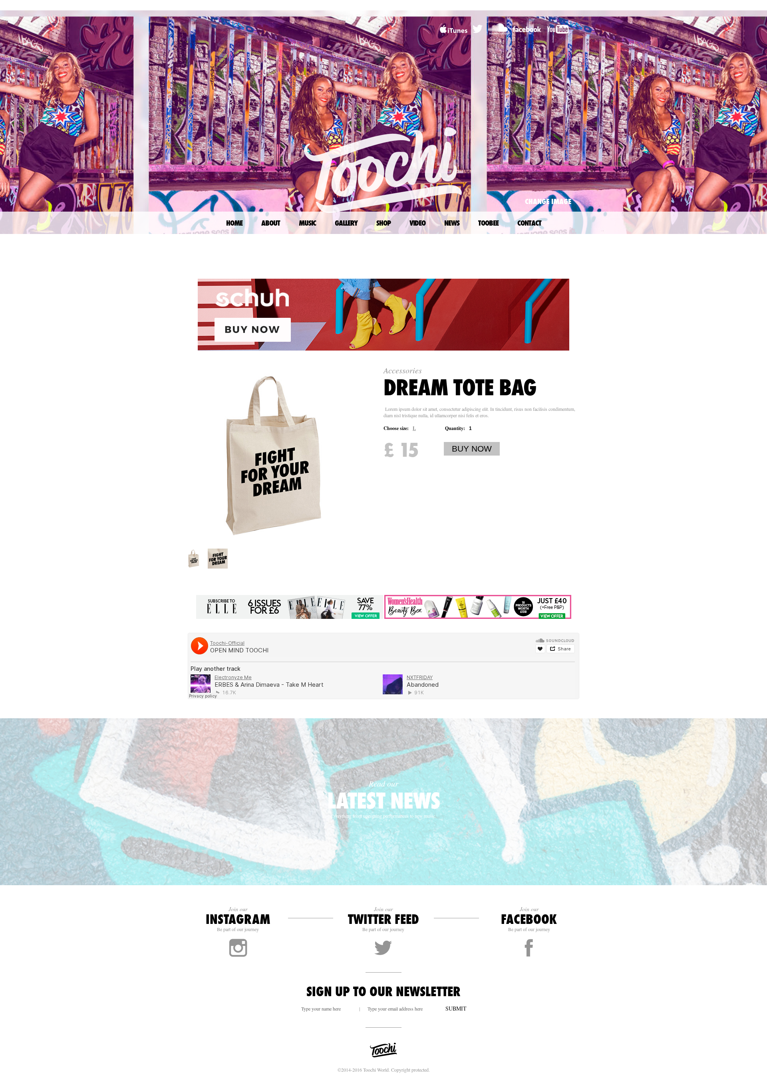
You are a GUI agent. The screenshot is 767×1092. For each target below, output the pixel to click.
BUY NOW (472, 448)
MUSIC (307, 223)
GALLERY (346, 223)
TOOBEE (488, 223)
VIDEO (417, 223)
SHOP (383, 223)
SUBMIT (456, 1008)
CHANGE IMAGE (548, 201)
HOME (234, 223)
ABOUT (270, 223)
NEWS (451, 223)
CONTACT (529, 223)
